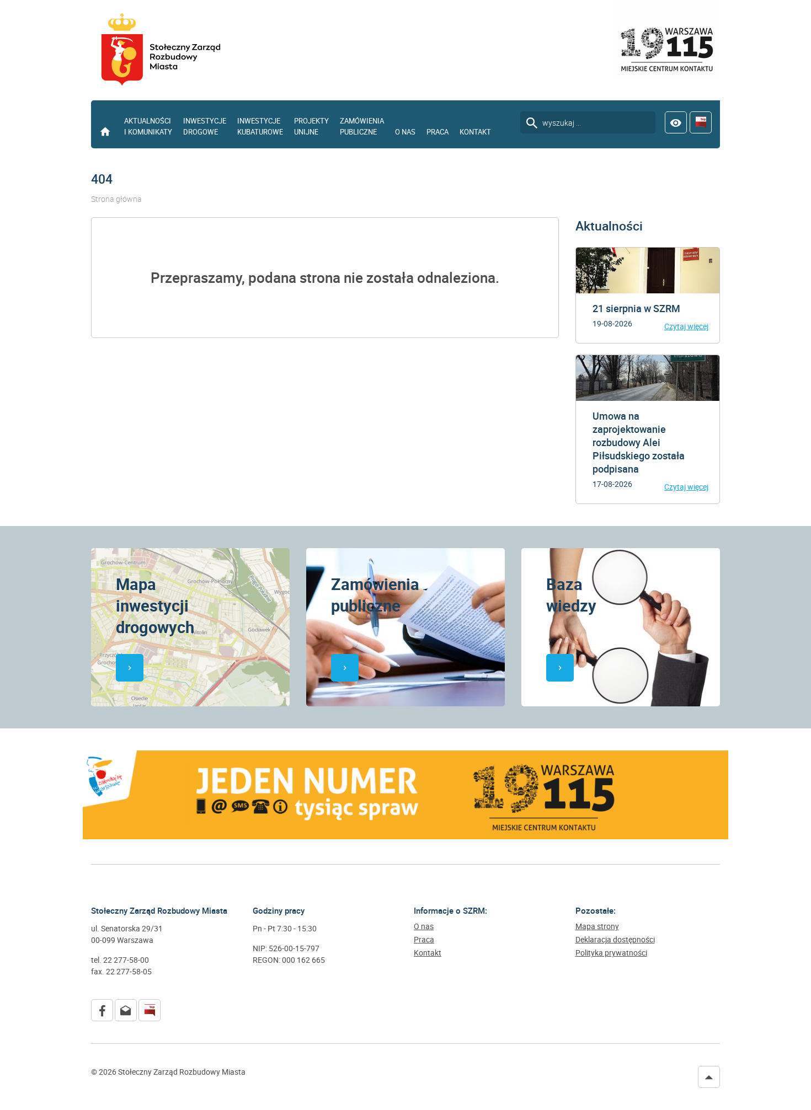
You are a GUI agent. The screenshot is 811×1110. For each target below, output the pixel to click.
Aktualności (609, 225)
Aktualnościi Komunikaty (148, 126)
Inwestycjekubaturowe (260, 126)
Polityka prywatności (611, 953)
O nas (405, 132)
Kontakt (475, 132)
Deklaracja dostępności (615, 939)
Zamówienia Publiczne (362, 126)
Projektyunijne (311, 126)
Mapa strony (597, 926)
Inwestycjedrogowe (204, 126)
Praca (437, 132)
